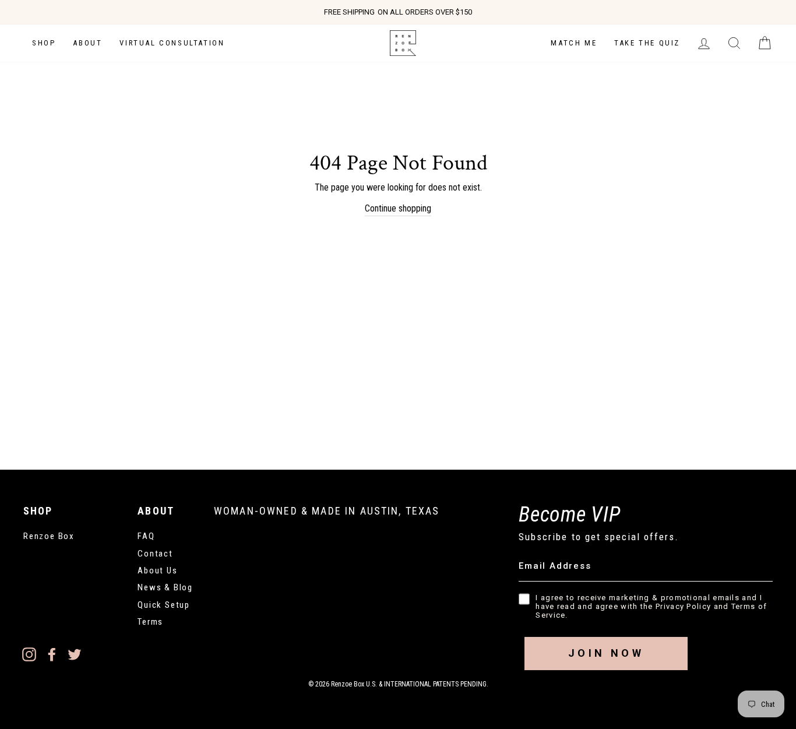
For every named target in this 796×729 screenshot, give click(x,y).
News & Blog (165, 587)
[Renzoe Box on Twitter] (75, 654)
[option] (398, 12)
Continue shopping (398, 208)
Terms (150, 622)
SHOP (43, 42)
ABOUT (87, 42)
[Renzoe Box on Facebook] (52, 654)
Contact (155, 553)
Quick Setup (164, 605)
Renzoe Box (49, 536)
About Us (157, 570)
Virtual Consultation (171, 42)
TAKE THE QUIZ (647, 42)
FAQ (146, 536)
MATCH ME (574, 42)
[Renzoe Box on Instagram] (29, 654)
